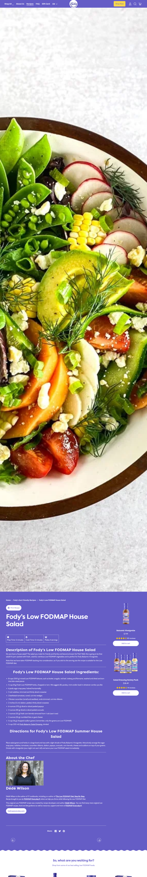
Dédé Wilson (70, 803)
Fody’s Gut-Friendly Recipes (24, 600)
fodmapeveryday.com (16, 811)
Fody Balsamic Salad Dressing (31, 724)
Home (8, 600)
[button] (55, 3)
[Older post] (13, 840)
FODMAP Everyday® (32, 799)
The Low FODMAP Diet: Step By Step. (70, 796)
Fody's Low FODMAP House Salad (52, 600)
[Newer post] (99, 840)
